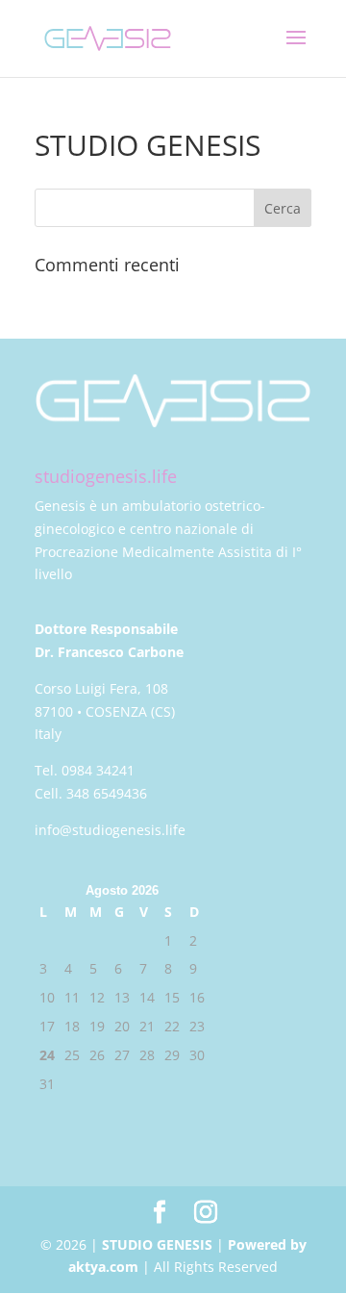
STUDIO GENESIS (157, 1244)
